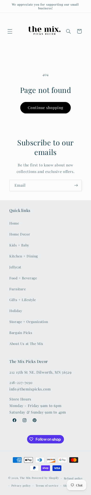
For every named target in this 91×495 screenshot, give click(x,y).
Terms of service (47, 485)
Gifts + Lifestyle (22, 299)
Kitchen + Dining (23, 256)
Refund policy (73, 478)
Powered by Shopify (45, 478)
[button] (9, 31)
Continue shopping (45, 107)
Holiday (15, 310)
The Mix (25, 478)
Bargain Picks (20, 332)
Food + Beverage (23, 278)
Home (14, 223)
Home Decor (19, 234)
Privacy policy (21, 485)
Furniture (17, 289)
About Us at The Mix (26, 343)
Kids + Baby (19, 245)
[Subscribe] (76, 185)
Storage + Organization (28, 321)
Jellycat (15, 267)
